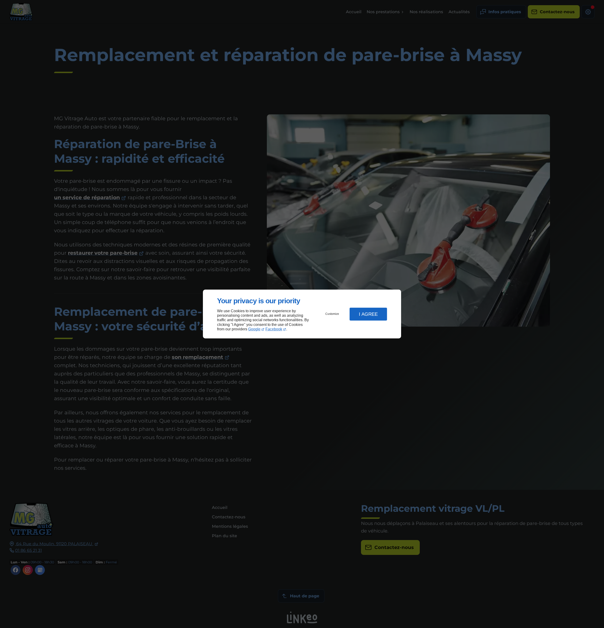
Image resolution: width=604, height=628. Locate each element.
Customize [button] (332, 314)
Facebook (273, 329)
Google (254, 329)
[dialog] (302, 314)
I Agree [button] (368, 314)
